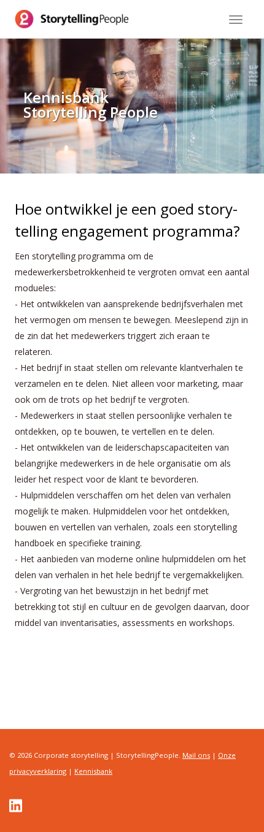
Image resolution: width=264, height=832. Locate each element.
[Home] (72, 19)
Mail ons (196, 755)
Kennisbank (93, 771)
